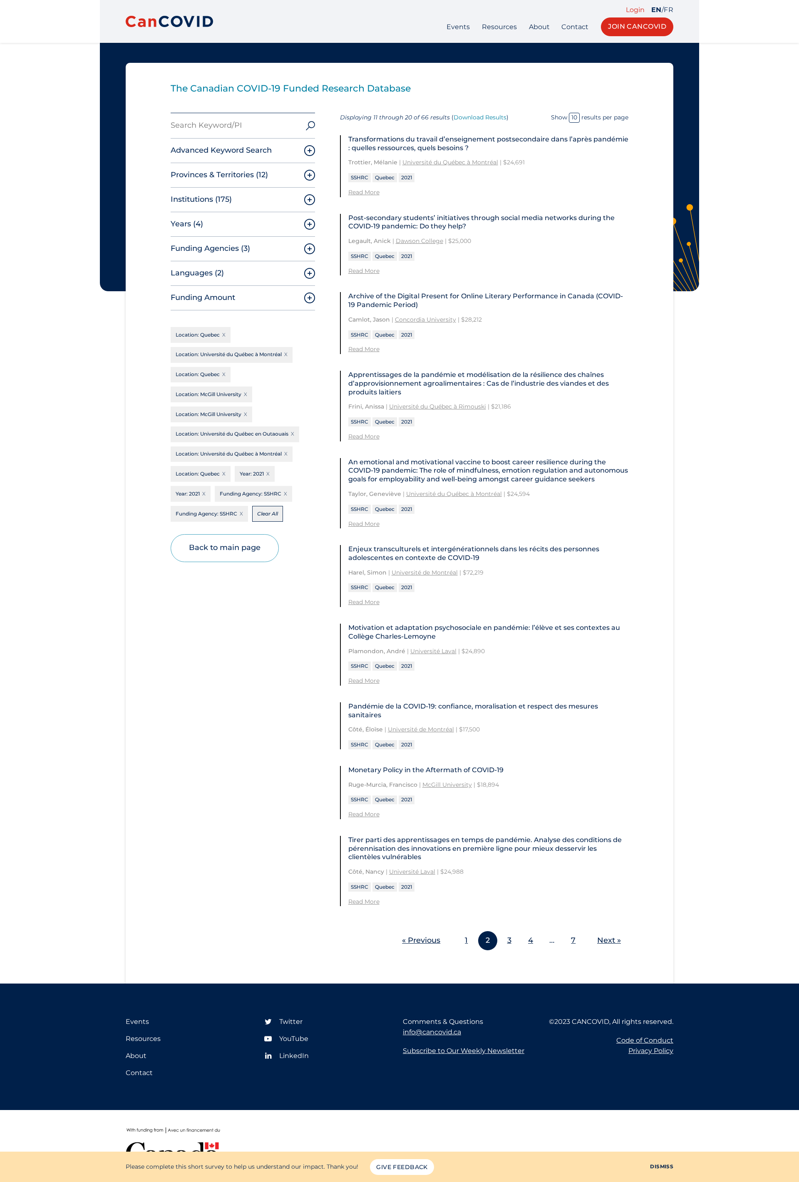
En (656, 10)
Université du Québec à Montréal (450, 162)
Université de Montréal (425, 572)
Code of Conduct (644, 1040)
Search (310, 125)
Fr (668, 10)
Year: (252, 474)
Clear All (267, 513)
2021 (406, 177)
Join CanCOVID (637, 26)
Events (458, 27)
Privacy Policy (650, 1051)
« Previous (421, 940)
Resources (499, 27)
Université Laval (433, 651)
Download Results (480, 117)
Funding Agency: (250, 494)
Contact (574, 27)
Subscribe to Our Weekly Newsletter (463, 1051)
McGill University (447, 784)
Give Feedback (401, 1167)
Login (635, 10)
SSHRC (359, 177)
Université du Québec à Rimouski (437, 406)
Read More (364, 192)
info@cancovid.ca (432, 1032)
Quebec (385, 177)
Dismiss (661, 1166)
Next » (609, 940)
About (539, 27)
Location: (198, 335)
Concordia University (425, 319)
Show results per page (589, 117)
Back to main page (225, 547)
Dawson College (419, 241)
